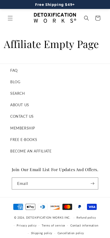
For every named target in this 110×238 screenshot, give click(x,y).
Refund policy (86, 217)
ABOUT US (19, 105)
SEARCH (17, 93)
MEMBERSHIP (22, 128)
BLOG (15, 82)
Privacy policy (27, 225)
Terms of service (53, 225)
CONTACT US (22, 116)
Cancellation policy (71, 233)
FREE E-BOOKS (23, 139)
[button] (10, 18)
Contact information (84, 225)
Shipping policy (42, 233)
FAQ (14, 70)
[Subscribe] (92, 183)
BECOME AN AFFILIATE (30, 151)
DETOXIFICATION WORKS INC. (48, 217)
